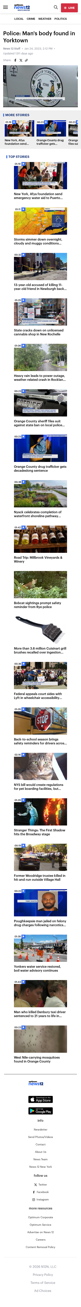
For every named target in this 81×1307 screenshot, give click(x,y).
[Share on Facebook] (15, 60)
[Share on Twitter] (20, 60)
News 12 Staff (11, 48)
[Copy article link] (26, 60)
